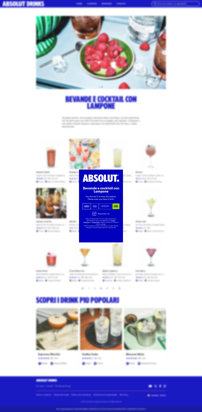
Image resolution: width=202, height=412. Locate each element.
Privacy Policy (96, 222)
